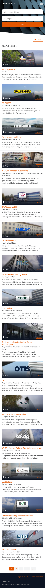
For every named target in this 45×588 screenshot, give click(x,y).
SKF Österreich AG (9, 240)
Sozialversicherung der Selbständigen (17, 515)
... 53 (26, 568)
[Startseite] (8, 3)
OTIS (4, 380)
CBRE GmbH (7, 308)
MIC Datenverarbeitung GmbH (14, 274)
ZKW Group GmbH (9, 206)
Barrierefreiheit (37, 576)
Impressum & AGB (24, 576)
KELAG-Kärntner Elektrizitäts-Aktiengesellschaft (22, 448)
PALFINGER (6, 103)
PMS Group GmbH (9, 549)
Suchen (23, 24)
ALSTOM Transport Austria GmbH (15, 170)
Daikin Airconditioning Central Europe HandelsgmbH (17, 343)
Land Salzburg (8, 481)
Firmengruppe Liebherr (11, 136)
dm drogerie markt (9, 69)
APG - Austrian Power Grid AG (14, 414)
